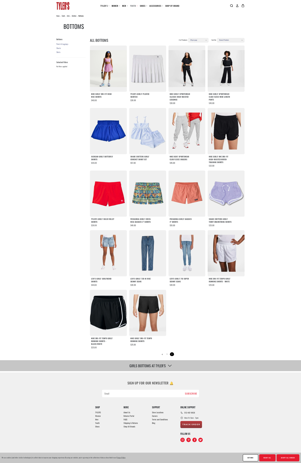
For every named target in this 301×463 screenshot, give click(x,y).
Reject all (267, 458)
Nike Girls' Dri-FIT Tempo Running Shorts (141, 340)
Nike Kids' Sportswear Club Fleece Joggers (179, 158)
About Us (127, 412)
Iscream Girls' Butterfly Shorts (102, 158)
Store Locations (158, 412)
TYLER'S (104, 6)
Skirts (58, 52)
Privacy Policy (121, 457)
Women (115, 6)
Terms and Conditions (160, 419)
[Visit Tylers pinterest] (188, 440)
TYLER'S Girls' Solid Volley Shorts (102, 220)
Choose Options (108, 68)
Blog (153, 423)
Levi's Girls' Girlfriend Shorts (101, 280)
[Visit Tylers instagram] (182, 440)
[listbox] (198, 40)
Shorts (58, 48)
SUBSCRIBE (191, 393)
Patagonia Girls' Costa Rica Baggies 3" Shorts (140, 220)
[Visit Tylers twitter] (200, 440)
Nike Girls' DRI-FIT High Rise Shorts (101, 95)
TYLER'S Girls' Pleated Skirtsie (139, 95)
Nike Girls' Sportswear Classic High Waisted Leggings (180, 97)
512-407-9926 (189, 412)
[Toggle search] (231, 5)
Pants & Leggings (62, 44)
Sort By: (214, 40)
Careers (155, 416)
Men (124, 6)
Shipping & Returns (131, 423)
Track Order (191, 424)
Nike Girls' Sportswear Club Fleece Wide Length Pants (219, 97)
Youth (133, 6)
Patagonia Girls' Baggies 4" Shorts (181, 220)
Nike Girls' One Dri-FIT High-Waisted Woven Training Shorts (218, 160)
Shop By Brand (172, 6)
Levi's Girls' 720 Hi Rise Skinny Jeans (140, 280)
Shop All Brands (129, 426)
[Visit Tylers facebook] (194, 440)
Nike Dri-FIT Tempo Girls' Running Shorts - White (219, 280)
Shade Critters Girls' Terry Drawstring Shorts (220, 220)
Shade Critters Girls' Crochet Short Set (139, 158)
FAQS (125, 419)
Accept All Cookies (288, 458)
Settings (250, 458)
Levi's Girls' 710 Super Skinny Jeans (179, 280)
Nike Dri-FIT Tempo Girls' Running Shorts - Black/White (102, 341)
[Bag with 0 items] (243, 5)
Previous (162, 354)
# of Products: (183, 40)
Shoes (142, 6)
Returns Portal (129, 416)
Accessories (155, 6)
